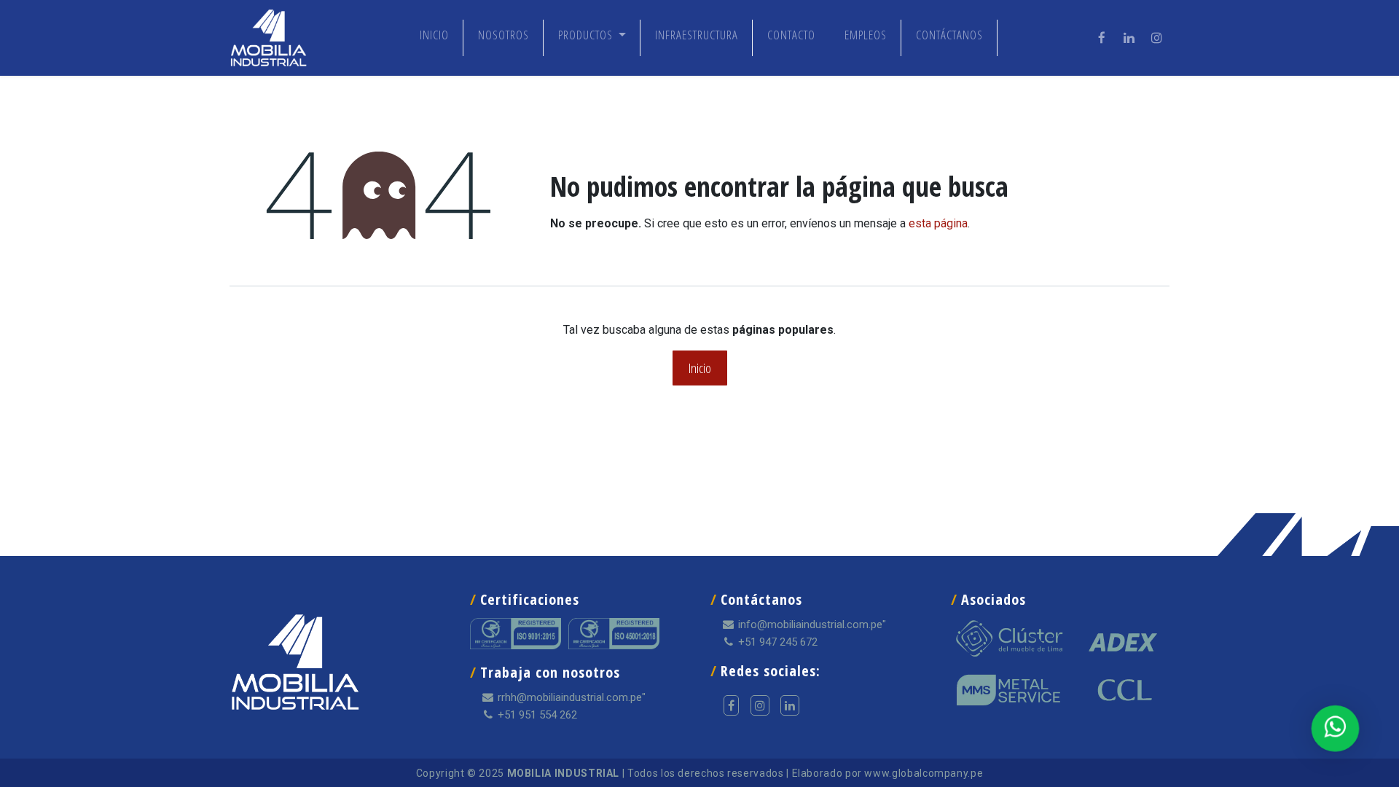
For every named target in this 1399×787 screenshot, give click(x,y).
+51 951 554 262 (536, 714)
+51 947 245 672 (776, 642)
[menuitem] (434, 38)
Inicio (700, 367)
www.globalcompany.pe (923, 773)
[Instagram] (1157, 38)
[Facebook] (1101, 38)
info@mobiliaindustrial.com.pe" (810, 624)
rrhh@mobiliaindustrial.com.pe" (570, 697)
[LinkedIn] (1129, 38)
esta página (938, 223)
